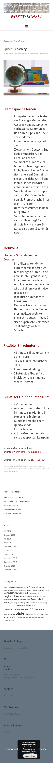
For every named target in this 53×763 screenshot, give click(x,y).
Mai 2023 (7, 531)
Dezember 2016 (10, 558)
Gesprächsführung (41, 603)
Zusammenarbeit (9, 620)
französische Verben (24, 600)
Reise (36, 609)
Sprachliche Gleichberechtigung (17, 501)
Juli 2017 (7, 550)
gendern (13, 603)
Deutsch (29, 590)
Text (15, 617)
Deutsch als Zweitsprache (18, 592)
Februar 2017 (9, 554)
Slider (21, 613)
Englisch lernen (24, 469)
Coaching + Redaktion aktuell (16, 648)
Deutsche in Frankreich (13, 497)
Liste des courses (11, 505)
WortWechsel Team (12, 714)
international (12, 606)
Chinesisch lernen (36, 587)
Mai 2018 (7, 539)
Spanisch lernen (33, 614)
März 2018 (8, 542)
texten (20, 618)
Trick (29, 618)
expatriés (40, 596)
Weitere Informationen (30, 752)
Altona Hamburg (8, 667)
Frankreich (12, 599)
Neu (11, 466)
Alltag (5, 587)
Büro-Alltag (24, 587)
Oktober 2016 (9, 566)
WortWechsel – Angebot (21, 466)
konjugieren (16, 609)
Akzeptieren (30, 756)
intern (5, 606)
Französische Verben (12, 513)
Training (25, 618)
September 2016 (11, 569)
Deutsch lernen (13, 469)
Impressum (8, 695)
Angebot (10, 587)
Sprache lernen (13, 471)
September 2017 (11, 546)
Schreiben (42, 609)
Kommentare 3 (44, 53)
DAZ (25, 590)
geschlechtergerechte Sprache (25, 603)
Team (11, 618)
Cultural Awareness (10, 590)
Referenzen (9, 732)
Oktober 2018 (9, 535)
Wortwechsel (26, 16)
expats (45, 596)
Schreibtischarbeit (9, 614)
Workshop (41, 618)
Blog (19, 587)
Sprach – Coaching (15, 49)
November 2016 (10, 562)
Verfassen (35, 618)
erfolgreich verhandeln (29, 596)
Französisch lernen (36, 469)
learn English (25, 609)
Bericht (15, 587)
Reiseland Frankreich (12, 509)
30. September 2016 (10, 53)
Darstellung (20, 590)
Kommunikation (25, 605)
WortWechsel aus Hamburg (29, 53)
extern (6, 600)
